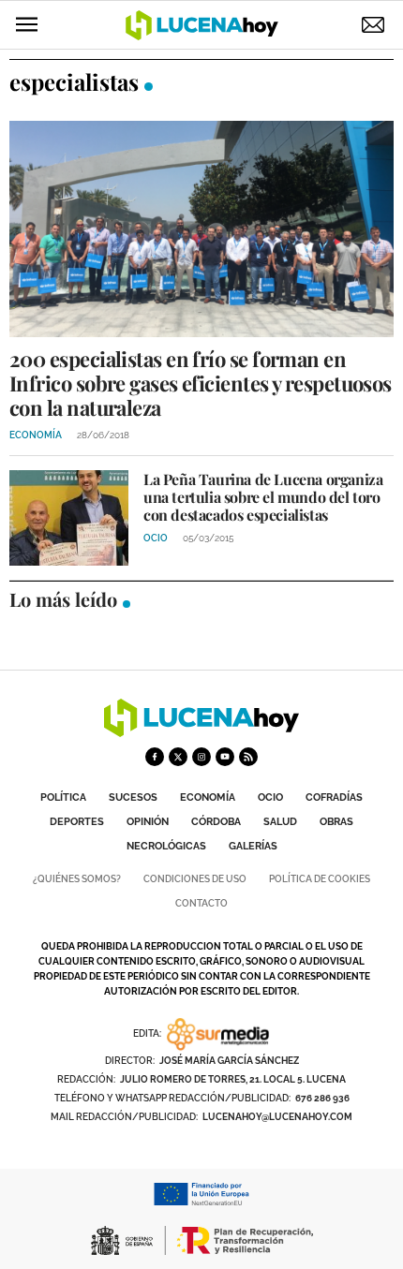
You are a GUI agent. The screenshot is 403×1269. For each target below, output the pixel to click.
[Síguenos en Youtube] (225, 756)
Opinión (148, 822)
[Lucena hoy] (201, 732)
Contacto (201, 903)
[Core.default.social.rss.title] (248, 756)
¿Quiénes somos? (77, 879)
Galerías (253, 846)
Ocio (270, 797)
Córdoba (216, 822)
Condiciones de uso (194, 879)
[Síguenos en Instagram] (201, 756)
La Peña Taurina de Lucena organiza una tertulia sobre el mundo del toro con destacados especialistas (262, 496)
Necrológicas (166, 846)
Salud (280, 822)
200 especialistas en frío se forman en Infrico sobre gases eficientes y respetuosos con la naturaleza (200, 383)
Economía (207, 797)
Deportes (77, 822)
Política (63, 797)
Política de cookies (319, 879)
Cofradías (334, 797)
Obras (336, 822)
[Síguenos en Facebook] (154, 756)
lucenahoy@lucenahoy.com (277, 1117)
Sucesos (133, 797)
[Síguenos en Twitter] (178, 756)
